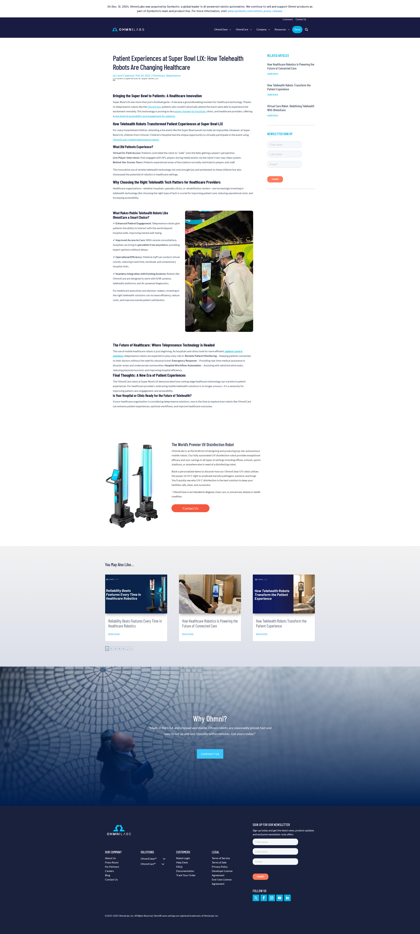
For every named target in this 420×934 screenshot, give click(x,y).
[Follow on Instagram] (271, 898)
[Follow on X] (256, 898)
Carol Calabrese (125, 75)
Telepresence (173, 75)
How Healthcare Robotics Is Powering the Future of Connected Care (290, 66)
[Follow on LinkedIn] (287, 898)
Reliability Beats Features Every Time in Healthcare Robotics (135, 623)
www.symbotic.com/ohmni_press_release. (255, 11)
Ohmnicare (158, 75)
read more (272, 73)
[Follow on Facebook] (264, 898)
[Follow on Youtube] (279, 898)
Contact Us (191, 508)
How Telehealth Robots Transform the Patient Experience (281, 623)
